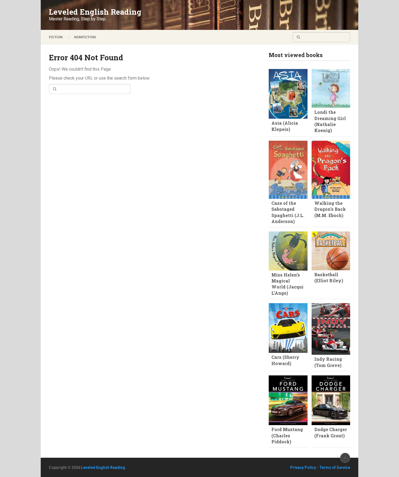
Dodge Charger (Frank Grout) (330, 432)
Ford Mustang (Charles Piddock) (287, 435)
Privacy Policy (303, 467)
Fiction (56, 37)
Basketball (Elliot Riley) (328, 277)
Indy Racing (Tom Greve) (328, 362)
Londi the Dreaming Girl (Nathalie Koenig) (330, 121)
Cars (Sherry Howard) (285, 360)
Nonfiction (85, 37)
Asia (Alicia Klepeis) (284, 126)
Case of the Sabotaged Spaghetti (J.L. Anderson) (287, 212)
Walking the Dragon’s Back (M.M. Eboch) (330, 209)
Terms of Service (334, 467)
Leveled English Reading (95, 12)
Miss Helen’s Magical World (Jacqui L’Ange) (287, 284)
